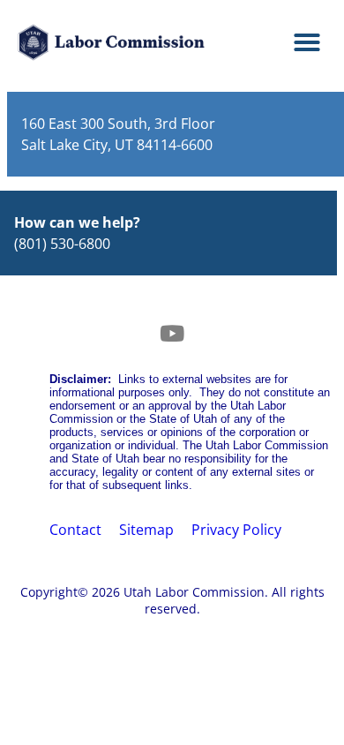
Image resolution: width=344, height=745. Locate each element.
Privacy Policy (236, 529)
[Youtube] (172, 333)
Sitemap (146, 529)
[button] (307, 42)
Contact (75, 529)
